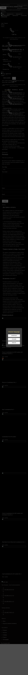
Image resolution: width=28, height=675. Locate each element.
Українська (14, 335)
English (14, 342)
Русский (14, 339)
